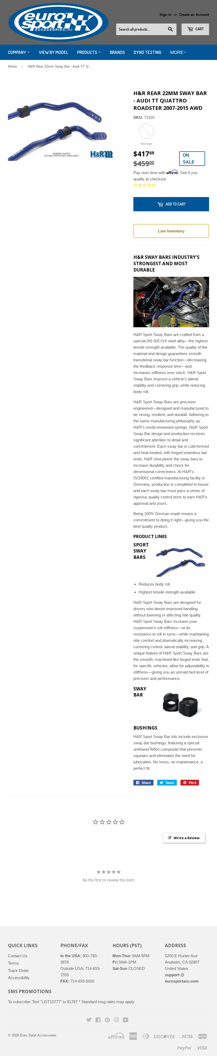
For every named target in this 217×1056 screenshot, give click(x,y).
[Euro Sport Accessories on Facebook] (98, 1020)
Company (17, 52)
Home (12, 66)
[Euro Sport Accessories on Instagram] (116, 1020)
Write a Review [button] (187, 837)
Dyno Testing (147, 52)
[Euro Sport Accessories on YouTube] (125, 1020)
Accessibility (19, 977)
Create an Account (194, 15)
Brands (117, 52)
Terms (13, 963)
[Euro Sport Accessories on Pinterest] (107, 1020)
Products (87, 52)
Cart (199, 29)
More (176, 52)
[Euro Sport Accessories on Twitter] (89, 1020)
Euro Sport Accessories (38, 1035)
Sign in (165, 15)
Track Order (18, 970)
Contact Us (18, 956)
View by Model (53, 52)
